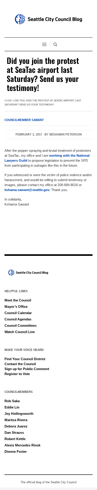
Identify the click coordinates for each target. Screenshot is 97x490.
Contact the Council (20, 364)
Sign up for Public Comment (27, 369)
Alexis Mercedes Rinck (22, 445)
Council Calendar (18, 313)
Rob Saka (12, 401)
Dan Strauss (14, 432)
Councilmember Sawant (24, 120)
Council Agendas (18, 319)
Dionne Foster (16, 451)
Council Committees (21, 325)
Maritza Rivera (16, 420)
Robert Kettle (15, 439)
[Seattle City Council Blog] (48, 19)
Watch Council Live (20, 332)
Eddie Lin (12, 407)
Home (8, 100)
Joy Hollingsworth (19, 413)
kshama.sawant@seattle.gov (27, 190)
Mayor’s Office (16, 306)
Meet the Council (18, 300)
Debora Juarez (16, 426)
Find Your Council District (25, 359)
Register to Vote (17, 374)
